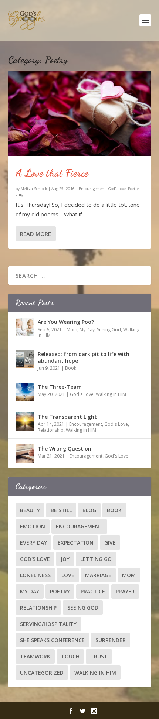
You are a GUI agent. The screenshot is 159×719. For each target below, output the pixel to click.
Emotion (32, 526)
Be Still (61, 510)
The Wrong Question (64, 448)
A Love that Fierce (52, 173)
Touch (70, 656)
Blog (89, 510)
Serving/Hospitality (48, 623)
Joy (65, 558)
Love (67, 575)
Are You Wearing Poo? (66, 321)
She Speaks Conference (52, 640)
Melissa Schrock (34, 188)
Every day (33, 542)
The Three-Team (60, 386)
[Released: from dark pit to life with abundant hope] (25, 359)
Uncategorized (42, 672)
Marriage (98, 575)
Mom (72, 329)
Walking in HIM (111, 394)
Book (70, 368)
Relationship (51, 430)
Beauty (30, 510)
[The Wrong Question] (25, 453)
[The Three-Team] (25, 392)
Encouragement (92, 188)
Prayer (125, 591)
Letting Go (96, 558)
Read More (35, 233)
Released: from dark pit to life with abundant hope (83, 357)
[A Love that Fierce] (79, 113)
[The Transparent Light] (25, 421)
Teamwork (35, 656)
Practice (93, 591)
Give (110, 542)
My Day (87, 329)
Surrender (110, 640)
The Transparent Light (67, 416)
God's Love (117, 188)
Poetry (133, 188)
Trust (99, 656)
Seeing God (109, 329)
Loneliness (35, 575)
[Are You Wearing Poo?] (25, 327)
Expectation (76, 542)
